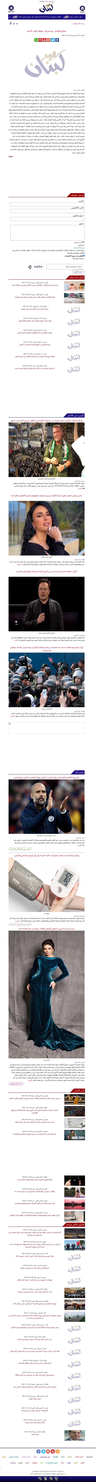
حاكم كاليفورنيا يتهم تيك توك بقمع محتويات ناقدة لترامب (34, 1179)
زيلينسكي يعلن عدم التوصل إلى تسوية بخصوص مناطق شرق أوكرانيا (34, 1134)
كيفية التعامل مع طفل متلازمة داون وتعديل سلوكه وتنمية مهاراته (35, 297)
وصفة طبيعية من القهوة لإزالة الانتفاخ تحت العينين (34, 344)
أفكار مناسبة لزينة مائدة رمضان (35, 1422)
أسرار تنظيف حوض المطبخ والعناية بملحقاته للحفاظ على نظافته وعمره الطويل (35, 1215)
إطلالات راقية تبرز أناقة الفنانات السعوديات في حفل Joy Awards (35, 1191)
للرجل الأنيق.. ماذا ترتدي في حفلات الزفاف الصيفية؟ (34, 1363)
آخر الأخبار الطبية (16, 1084)
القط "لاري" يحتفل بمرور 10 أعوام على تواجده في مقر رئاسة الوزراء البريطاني (35, 1351)
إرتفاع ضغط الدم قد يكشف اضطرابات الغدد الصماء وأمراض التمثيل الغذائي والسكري (46, 855)
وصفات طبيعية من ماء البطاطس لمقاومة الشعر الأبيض (35, 333)
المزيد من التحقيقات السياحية (20, 849)
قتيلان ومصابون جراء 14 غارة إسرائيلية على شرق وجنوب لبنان (51, 17)
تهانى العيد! (34, 1434)
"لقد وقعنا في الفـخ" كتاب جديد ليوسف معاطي (34, 1268)
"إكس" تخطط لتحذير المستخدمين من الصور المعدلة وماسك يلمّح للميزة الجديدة (46, 571)
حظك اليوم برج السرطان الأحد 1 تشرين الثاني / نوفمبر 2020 (35, 1256)
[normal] (14, 23)
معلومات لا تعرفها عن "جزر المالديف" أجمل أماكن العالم (34, 1280)
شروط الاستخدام (79, 248)
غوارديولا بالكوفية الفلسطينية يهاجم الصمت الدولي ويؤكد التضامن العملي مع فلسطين (46, 777)
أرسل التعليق (78, 272)
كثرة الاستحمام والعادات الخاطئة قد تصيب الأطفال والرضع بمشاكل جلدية (35, 285)
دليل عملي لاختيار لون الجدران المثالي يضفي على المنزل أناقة (34, 1122)
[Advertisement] (47, 175)
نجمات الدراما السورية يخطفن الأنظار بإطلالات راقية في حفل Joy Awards (46, 929)
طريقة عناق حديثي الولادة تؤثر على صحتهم (34, 309)
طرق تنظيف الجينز (35, 1399)
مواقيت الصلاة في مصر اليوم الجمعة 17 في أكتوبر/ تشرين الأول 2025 (35, 1304)
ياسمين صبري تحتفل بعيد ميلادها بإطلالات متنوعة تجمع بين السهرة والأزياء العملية (34, 1098)
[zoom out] (17, 23)
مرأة (83, 23)
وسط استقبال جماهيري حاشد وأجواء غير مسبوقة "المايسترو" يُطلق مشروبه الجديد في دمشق (47, 421)
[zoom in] (10, 23)
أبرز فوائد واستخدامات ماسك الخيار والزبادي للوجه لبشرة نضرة (35, 368)
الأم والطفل (76, 23)
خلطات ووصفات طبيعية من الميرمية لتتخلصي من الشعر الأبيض (35, 356)
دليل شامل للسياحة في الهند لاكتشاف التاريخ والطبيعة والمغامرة (35, 1203)
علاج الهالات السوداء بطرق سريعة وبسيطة (34, 1410)
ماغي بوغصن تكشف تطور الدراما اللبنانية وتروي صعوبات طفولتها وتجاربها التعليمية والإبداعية (46, 496)
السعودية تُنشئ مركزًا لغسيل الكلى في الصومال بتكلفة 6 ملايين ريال (34, 1387)
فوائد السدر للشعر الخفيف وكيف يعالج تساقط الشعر (34, 321)
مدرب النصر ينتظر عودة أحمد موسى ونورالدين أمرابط (35, 1339)
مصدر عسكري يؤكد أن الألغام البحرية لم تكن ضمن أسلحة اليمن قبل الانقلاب (35, 1327)
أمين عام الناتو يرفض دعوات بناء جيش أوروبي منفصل (35, 1292)
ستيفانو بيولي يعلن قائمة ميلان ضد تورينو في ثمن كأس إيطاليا (34, 1375)
